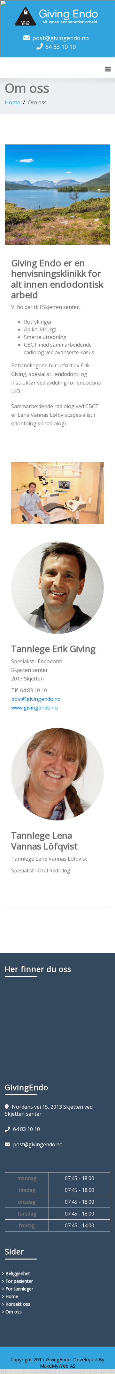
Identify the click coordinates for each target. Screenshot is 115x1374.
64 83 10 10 (60, 46)
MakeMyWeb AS (57, 1366)
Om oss (13, 1312)
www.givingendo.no (34, 707)
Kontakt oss (17, 1304)
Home (12, 102)
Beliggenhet (17, 1273)
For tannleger (19, 1289)
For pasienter (19, 1281)
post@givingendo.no (60, 38)
